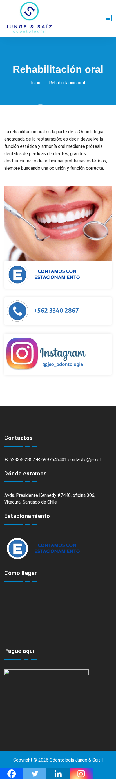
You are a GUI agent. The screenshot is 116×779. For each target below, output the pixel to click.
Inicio (36, 82)
